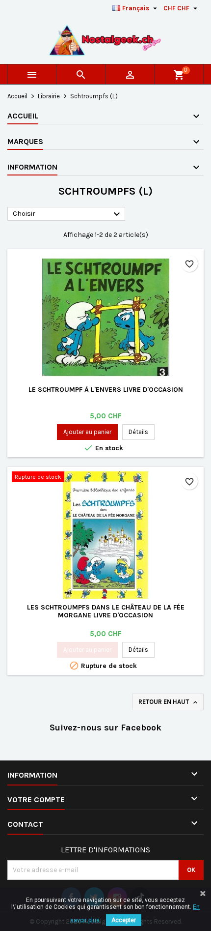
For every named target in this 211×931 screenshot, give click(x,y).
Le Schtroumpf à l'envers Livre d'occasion (105, 389)
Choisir (68, 214)
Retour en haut (168, 702)
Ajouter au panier (87, 432)
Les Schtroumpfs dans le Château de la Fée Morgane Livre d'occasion (106, 611)
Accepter (123, 920)
